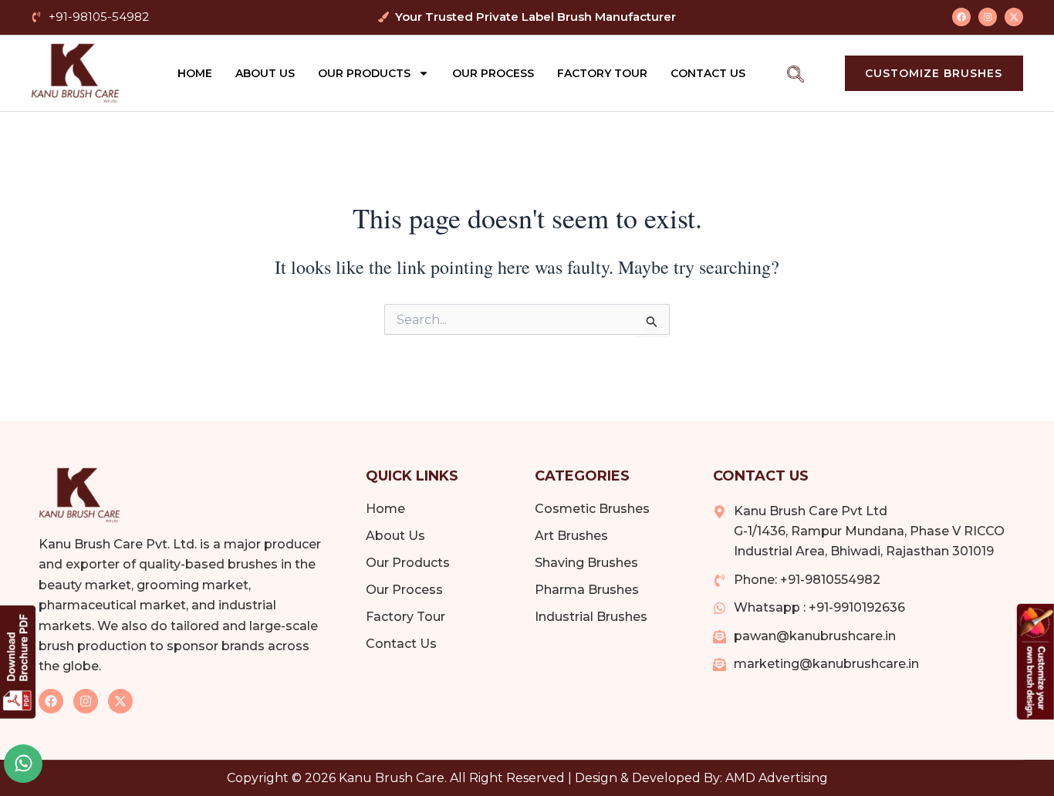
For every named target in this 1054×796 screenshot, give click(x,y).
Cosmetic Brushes (592, 508)
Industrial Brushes (591, 616)
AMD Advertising (776, 778)
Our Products (364, 73)
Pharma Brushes (587, 589)
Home (194, 73)
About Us (265, 73)
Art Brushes (571, 535)
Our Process (493, 73)
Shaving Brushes (586, 562)
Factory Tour (602, 73)
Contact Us (708, 73)
